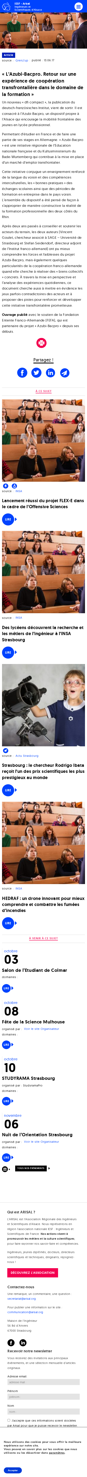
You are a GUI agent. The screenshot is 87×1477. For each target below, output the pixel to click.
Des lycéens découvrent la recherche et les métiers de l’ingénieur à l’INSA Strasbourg (43, 634)
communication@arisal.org (25, 1312)
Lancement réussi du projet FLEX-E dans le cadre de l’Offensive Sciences (43, 504)
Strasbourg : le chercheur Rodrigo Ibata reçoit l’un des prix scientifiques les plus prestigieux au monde (43, 771)
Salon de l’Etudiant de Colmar (34, 970)
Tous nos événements (30, 1168)
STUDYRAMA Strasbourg (28, 1078)
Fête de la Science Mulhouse (33, 1022)
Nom (10, 1406)
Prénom (12, 1391)
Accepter (13, 1470)
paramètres (57, 1453)
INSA (19, 491)
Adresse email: (17, 1376)
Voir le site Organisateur (41, 1029)
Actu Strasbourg (27, 756)
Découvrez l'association (32, 1273)
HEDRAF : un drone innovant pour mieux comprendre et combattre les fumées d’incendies (43, 904)
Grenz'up (22, 60)
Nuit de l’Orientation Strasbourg (37, 1134)
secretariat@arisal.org (21, 1299)
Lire (8, 519)
